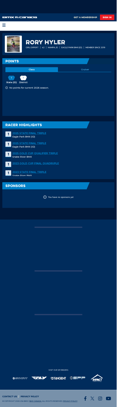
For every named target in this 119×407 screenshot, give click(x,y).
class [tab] (32, 69)
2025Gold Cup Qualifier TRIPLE (35, 153)
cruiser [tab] (85, 69)
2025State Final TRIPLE (29, 133)
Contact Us (9, 396)
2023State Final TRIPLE (29, 172)
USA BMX (24, 401)
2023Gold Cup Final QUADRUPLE (35, 163)
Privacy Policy (30, 396)
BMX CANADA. (35, 401)
